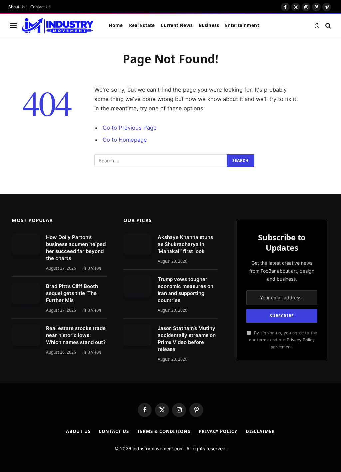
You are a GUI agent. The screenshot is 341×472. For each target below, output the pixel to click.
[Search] (327, 25)
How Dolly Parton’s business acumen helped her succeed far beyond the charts (76, 247)
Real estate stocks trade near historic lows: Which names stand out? (76, 335)
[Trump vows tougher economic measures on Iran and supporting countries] (137, 286)
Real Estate (142, 25)
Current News (177, 25)
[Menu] (13, 25)
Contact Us (40, 7)
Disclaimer (260, 431)
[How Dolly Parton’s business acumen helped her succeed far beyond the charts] (26, 244)
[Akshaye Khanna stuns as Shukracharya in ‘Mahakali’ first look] (137, 244)
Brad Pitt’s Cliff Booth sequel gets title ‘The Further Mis (72, 293)
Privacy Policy (301, 339)
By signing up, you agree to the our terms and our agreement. (283, 340)
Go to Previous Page (130, 127)
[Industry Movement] (58, 25)
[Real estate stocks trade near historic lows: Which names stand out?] (26, 335)
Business (209, 25)
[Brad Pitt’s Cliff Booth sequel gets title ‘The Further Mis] (26, 293)
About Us (16, 7)
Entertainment (242, 25)
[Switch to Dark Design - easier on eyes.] (317, 25)
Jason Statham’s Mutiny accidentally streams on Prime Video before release (187, 338)
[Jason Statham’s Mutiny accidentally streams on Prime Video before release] (137, 335)
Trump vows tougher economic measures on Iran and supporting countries (185, 289)
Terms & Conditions (163, 431)
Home (116, 25)
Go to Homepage (125, 139)
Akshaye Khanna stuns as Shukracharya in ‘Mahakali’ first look (185, 244)
